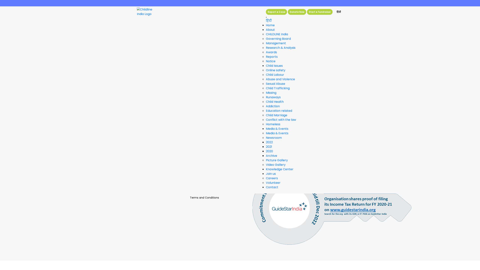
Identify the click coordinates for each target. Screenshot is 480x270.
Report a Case (276, 12)
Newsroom (274, 138)
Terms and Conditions (204, 198)
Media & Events (277, 133)
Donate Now (297, 12)
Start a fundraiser (320, 12)
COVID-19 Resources (240, 3)
